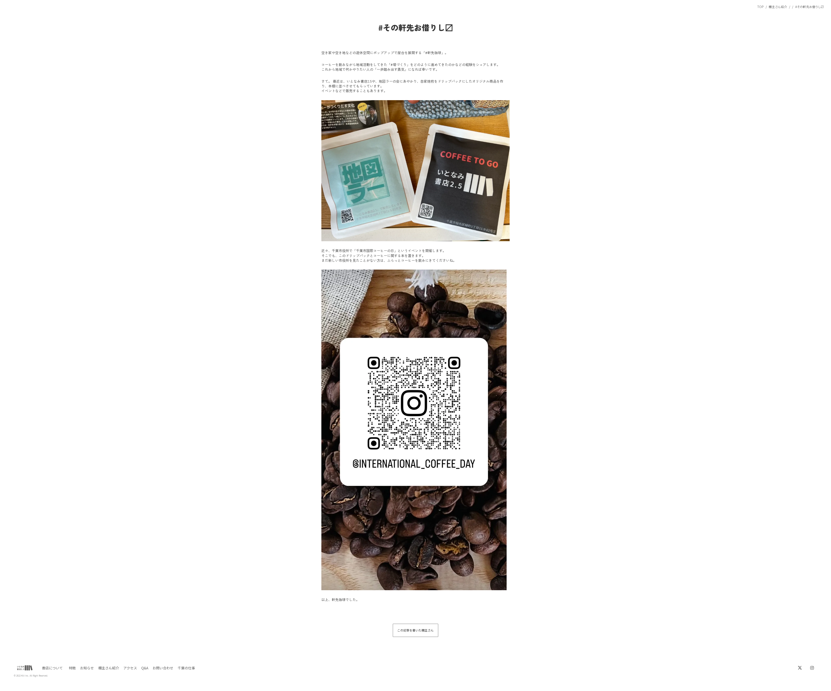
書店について (52, 667)
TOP (760, 7)
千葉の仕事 (186, 667)
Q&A (144, 667)
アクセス (130, 667)
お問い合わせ (163, 667)
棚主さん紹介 (778, 7)
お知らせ (87, 667)
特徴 (72, 667)
